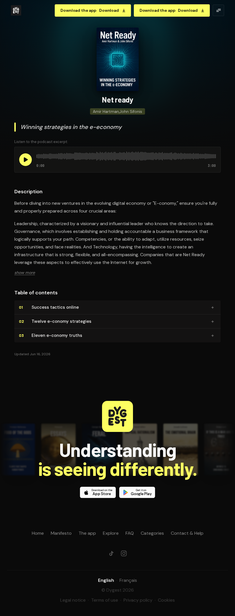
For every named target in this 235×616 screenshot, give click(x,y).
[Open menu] (218, 10)
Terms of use (104, 600)
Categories (152, 533)
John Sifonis (131, 111)
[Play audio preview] (25, 159)
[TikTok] (111, 553)
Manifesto (61, 533)
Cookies (166, 600)
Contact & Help (187, 533)
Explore (111, 533)
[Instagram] (124, 553)
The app (87, 533)
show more (24, 272)
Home (38, 533)
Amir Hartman (106, 111)
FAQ (130, 533)
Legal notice (73, 600)
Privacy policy (138, 600)
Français (128, 580)
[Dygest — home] (16, 10)
